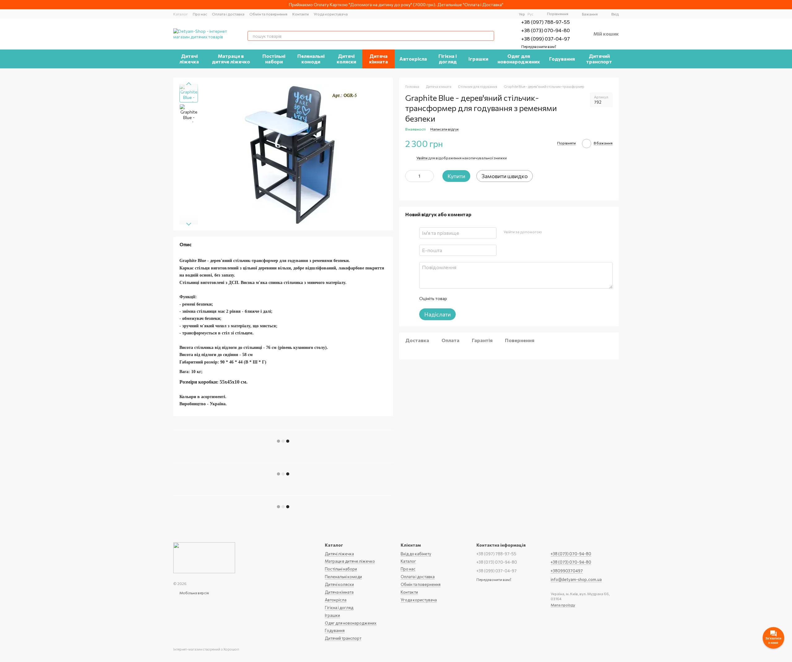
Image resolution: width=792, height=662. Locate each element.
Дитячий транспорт (599, 58)
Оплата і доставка (228, 14)
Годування (562, 59)
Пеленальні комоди (311, 58)
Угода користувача (331, 14)
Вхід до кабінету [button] (416, 553)
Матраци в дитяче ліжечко (231, 58)
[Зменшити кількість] (410, 176)
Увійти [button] (422, 158)
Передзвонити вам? (538, 46)
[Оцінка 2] (467, 298)
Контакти (300, 14)
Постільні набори (273, 58)
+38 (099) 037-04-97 (545, 38)
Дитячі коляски (346, 58)
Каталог (180, 14)
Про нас (200, 14)
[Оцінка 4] (487, 298)
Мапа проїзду (563, 605)
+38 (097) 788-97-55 (545, 22)
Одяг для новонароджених (518, 58)
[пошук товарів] (489, 36)
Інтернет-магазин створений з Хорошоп (206, 649)
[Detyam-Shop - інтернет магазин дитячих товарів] (204, 557)
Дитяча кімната (378, 58)
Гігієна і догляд (447, 58)
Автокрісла (413, 59)
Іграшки (478, 59)
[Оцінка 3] (477, 298)
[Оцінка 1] (457, 298)
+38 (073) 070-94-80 (545, 30)
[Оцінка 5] (496, 298)
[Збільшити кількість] (429, 176)
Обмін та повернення (268, 14)
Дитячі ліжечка (189, 58)
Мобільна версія (194, 593)
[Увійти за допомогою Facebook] (548, 232)
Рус (530, 14)
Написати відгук (444, 129)
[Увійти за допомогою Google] (558, 232)
